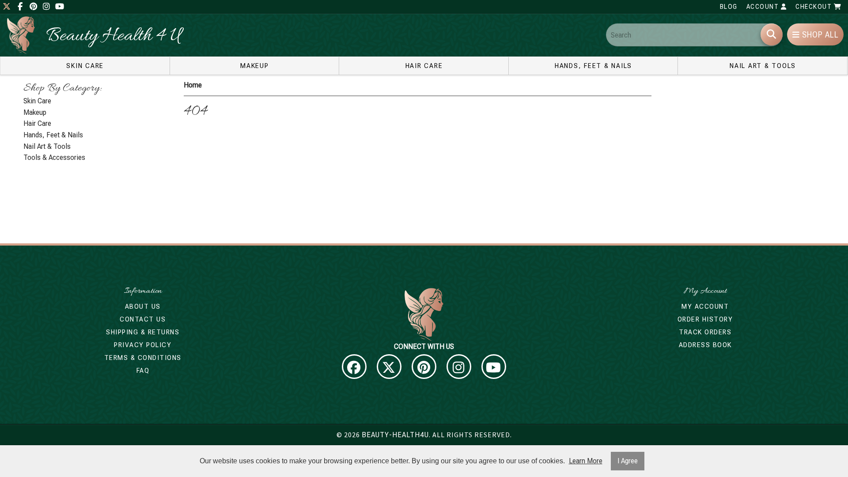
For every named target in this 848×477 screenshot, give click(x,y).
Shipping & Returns (142, 332)
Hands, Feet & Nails (593, 66)
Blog (729, 6)
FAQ (143, 371)
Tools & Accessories (54, 157)
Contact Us (143, 319)
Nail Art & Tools (763, 66)
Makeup (254, 66)
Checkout (814, 6)
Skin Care (85, 66)
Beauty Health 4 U (113, 36)
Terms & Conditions (143, 358)
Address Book (705, 345)
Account (763, 6)
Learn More (585, 461)
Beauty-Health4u (395, 435)
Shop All (819, 34)
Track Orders (705, 332)
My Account (705, 306)
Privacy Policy (142, 345)
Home (193, 85)
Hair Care (424, 66)
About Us (143, 306)
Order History (705, 319)
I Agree (627, 461)
